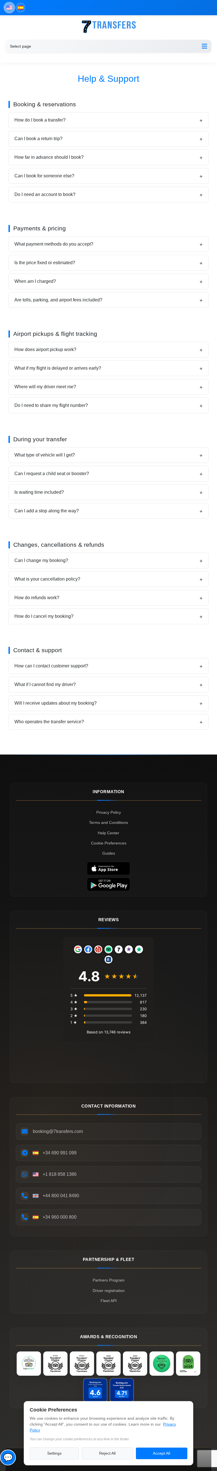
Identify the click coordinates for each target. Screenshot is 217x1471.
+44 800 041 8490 (61, 1195)
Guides (108, 853)
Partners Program (109, 1280)
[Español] (20, 7)
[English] (9, 7)
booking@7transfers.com (58, 1131)
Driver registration (109, 1290)
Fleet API (109, 1300)
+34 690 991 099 (60, 1152)
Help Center (108, 833)
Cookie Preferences (108, 843)
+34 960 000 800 (60, 1217)
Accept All (161, 1453)
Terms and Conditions (108, 822)
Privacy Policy (108, 812)
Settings (54, 1453)
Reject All (107, 1453)
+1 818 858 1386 (60, 1174)
